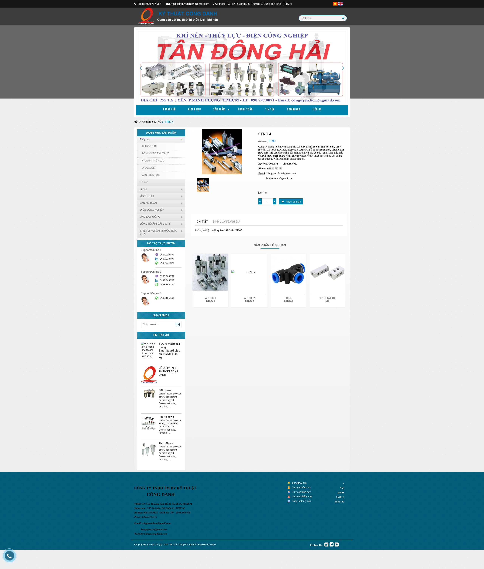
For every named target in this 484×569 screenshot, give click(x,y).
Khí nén (146, 121)
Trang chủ (169, 109)
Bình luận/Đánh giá (226, 221)
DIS (327, 300)
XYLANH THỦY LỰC (153, 161)
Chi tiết (202, 221)
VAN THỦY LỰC (151, 175)
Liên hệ (317, 109)
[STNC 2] (249, 272)
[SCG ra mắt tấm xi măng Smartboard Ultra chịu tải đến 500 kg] (149, 350)
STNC (157, 121)
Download (293, 109)
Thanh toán (245, 109)
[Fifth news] (149, 393)
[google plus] (337, 544)
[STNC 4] (203, 185)
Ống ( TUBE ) (147, 196)
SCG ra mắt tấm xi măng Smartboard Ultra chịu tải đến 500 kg (170, 350)
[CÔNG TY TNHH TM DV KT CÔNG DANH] (149, 374)
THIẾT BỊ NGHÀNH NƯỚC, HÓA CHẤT (158, 232)
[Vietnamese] (335, 3)
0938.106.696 (167, 298)
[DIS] (327, 272)
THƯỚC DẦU (149, 146)
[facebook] (332, 544)
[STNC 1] (210, 272)
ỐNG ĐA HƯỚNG (150, 217)
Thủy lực (144, 139)
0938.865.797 (167, 284)
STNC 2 (249, 300)
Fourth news (166, 416)
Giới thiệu (194, 109)
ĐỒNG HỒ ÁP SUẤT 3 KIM (155, 224)
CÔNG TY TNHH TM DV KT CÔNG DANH (168, 371)
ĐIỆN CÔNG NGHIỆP (152, 210)
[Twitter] (326, 544)
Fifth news (165, 390)
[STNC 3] (288, 272)
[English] (340, 3)
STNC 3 (288, 300)
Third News (166, 443)
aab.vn (213, 544)
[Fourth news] (149, 423)
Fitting (143, 189)
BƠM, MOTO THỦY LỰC (155, 153)
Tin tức (270, 109)
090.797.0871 (167, 263)
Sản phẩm (219, 109)
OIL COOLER (149, 168)
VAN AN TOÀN (148, 203)
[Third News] (149, 449)
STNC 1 (210, 300)
